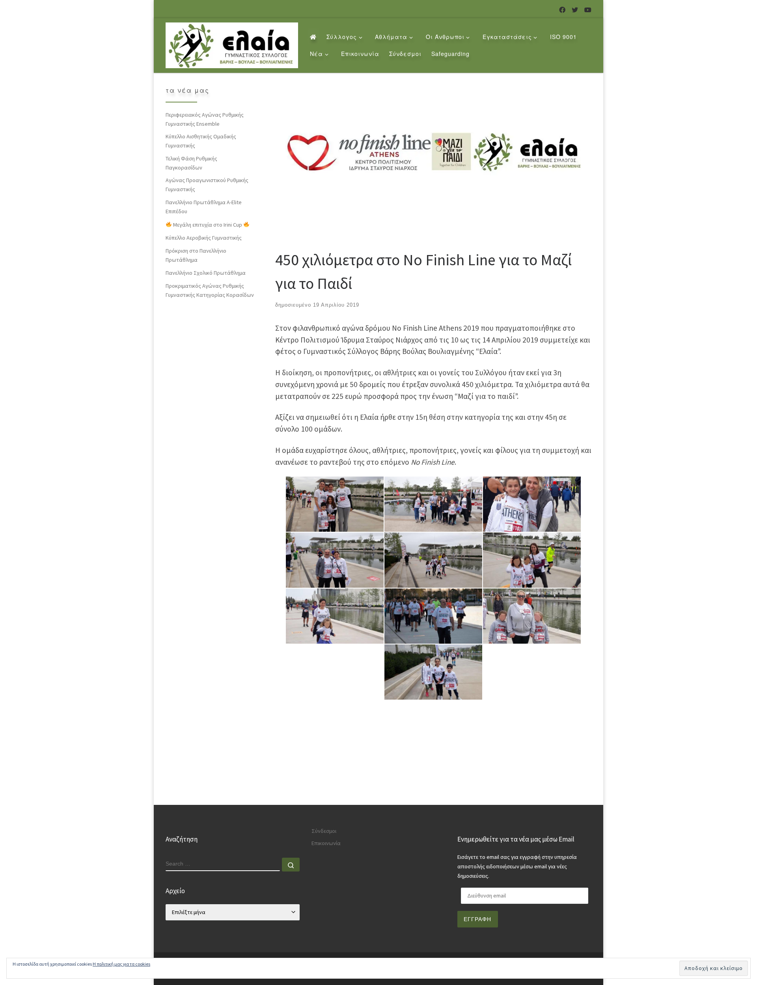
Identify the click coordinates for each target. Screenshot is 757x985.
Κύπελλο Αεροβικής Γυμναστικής (204, 237)
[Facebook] (562, 10)
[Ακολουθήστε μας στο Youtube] (587, 10)
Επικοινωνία (326, 843)
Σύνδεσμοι (323, 830)
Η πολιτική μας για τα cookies (121, 964)
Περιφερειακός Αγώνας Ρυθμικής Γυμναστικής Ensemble (205, 119)
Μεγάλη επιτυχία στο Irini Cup (207, 224)
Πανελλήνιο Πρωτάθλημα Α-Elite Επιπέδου (204, 207)
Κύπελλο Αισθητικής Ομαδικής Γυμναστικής (201, 141)
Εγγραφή (477, 919)
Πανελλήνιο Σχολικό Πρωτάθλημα (206, 272)
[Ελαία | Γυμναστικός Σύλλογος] (232, 43)
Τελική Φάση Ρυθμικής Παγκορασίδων (191, 163)
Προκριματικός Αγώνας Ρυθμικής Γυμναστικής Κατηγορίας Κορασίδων (210, 290)
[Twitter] (575, 10)
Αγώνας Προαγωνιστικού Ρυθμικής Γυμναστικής (207, 185)
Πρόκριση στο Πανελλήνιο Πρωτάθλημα (196, 255)
